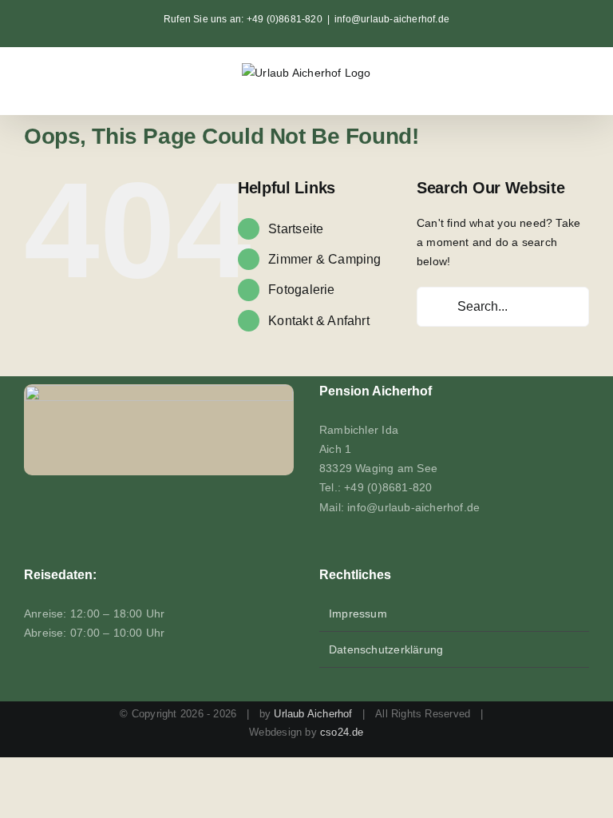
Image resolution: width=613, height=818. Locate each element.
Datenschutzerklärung (386, 649)
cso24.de (342, 732)
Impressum (358, 613)
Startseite (295, 229)
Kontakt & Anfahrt (319, 321)
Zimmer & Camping (324, 259)
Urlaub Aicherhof (313, 714)
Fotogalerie (301, 289)
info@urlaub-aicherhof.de (391, 19)
